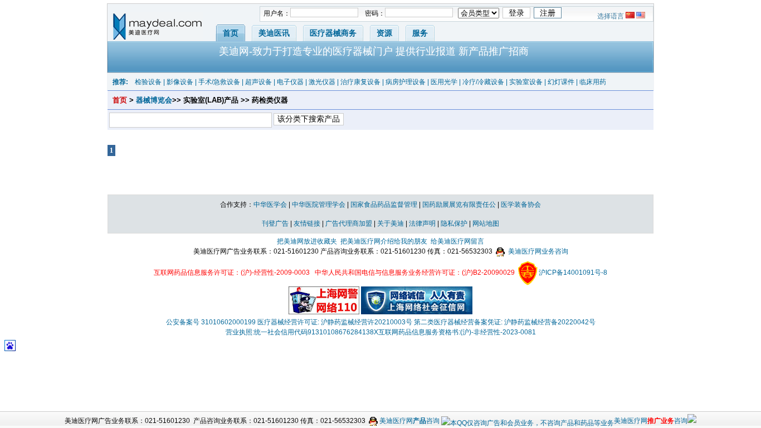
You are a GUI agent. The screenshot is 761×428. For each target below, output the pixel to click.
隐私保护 (454, 223)
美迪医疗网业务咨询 (537, 251)
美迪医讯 (274, 32)
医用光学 (444, 82)
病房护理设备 (406, 82)
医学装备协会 (521, 204)
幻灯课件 (561, 82)
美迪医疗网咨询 (409, 421)
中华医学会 (270, 204)
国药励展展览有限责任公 (459, 204)
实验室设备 (526, 82)
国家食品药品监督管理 (383, 204)
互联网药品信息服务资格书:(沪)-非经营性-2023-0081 (457, 332)
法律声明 (422, 223)
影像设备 (180, 82)
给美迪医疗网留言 (457, 241)
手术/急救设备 (219, 82)
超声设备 (258, 82)
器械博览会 (154, 100)
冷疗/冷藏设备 (483, 82)
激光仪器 (322, 82)
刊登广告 (275, 223)
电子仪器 (290, 82)
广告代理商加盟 (348, 223)
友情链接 (307, 223)
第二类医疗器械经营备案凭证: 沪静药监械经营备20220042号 (505, 322)
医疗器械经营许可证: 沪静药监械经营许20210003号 (334, 322)
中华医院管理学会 (318, 204)
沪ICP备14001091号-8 (573, 272)
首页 (230, 32)
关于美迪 (390, 223)
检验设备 (148, 82)
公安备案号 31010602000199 (211, 322)
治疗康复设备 (360, 82)
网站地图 (485, 223)
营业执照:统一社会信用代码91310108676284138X (302, 332)
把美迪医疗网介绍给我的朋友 (383, 241)
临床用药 (592, 82)
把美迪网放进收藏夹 (307, 241)
